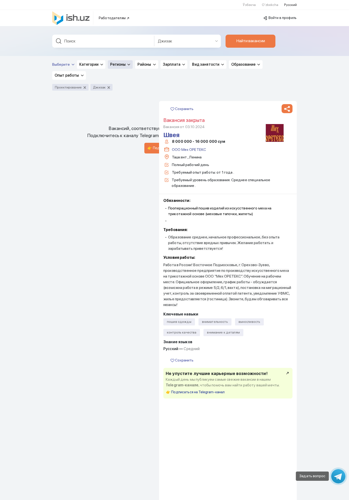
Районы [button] (144, 64)
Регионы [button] (118, 64)
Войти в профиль (282, 18)
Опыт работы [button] (67, 75)
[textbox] (103, 41)
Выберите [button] (61, 64)
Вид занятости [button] (206, 64)
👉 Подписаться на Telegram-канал (195, 392)
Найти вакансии (250, 40)
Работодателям (112, 18)
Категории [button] (89, 64)
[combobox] (103, 41)
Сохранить (183, 108)
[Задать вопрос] (338, 476)
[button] (287, 108)
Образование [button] (243, 64)
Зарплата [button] (172, 64)
